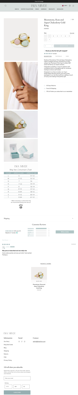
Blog (5, 347)
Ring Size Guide (8, 344)
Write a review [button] (65, 232)
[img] (6, 244)
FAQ (5, 357)
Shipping (7, 218)
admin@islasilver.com (39, 341)
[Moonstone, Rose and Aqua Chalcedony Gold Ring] (39, 275)
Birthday (7, 383)
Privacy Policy (8, 360)
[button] (5, 5)
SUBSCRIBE (17, 392)
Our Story (6, 341)
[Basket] (73, 5)
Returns (6, 354)
